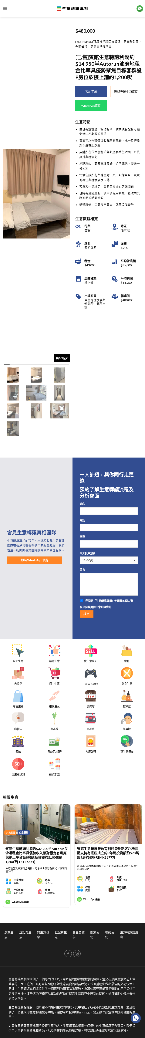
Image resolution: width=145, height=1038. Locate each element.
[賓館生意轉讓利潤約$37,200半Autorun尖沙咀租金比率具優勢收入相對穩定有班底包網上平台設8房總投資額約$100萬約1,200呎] (36, 824)
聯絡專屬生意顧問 (126, 91)
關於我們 (94, 934)
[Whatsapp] (136, 1018)
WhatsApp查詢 (20, 901)
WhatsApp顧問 (91, 105)
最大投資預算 (88, 553)
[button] (65, 194)
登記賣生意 (61, 934)
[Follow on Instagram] (77, 953)
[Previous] (3, 857)
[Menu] (5, 8)
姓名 (82, 503)
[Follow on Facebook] (68, 953)
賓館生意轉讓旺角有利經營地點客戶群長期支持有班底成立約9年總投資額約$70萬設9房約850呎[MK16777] (108, 853)
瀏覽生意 (8, 934)
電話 (82, 520)
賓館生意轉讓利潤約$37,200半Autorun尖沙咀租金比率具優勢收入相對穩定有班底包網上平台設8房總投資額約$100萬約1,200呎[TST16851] (36, 855)
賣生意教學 (78, 934)
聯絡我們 (109, 934)
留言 (82, 569)
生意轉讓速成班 (129, 934)
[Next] (142, 857)
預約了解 (91, 91)
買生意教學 (43, 934)
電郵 (82, 536)
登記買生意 (25, 934)
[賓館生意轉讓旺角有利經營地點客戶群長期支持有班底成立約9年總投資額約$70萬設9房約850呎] (108, 824)
